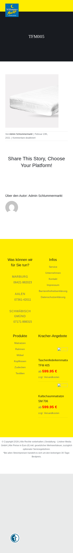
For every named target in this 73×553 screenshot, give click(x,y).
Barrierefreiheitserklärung (53, 291)
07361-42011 (22, 299)
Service (53, 266)
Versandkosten (51, 377)
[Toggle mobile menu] (66, 6)
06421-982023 (22, 282)
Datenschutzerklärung (53, 297)
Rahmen (20, 349)
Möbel (20, 355)
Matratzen (20, 343)
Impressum (53, 285)
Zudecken (20, 367)
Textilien (20, 373)
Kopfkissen (20, 361)
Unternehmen (53, 272)
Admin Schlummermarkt (20, 134)
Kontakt (53, 278)
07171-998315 (22, 321)
